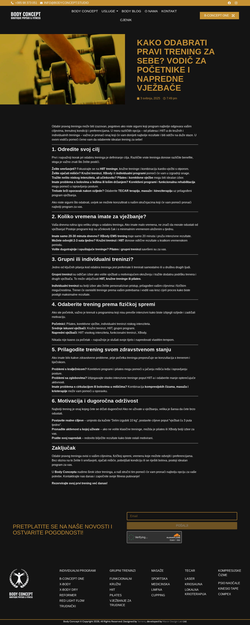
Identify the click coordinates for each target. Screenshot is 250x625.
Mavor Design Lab (172, 621)
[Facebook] (229, 3)
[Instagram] (236, 3)
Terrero (141, 621)
